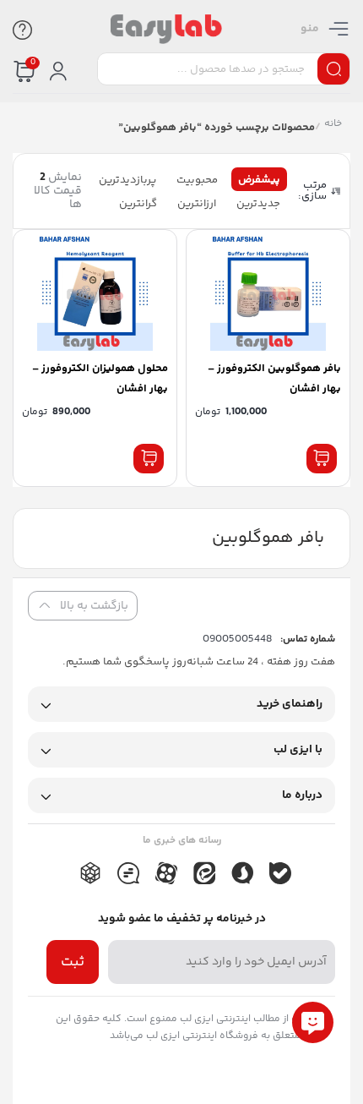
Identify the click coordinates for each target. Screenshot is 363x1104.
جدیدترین (258, 203)
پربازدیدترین (127, 180)
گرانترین (138, 203)
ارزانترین (196, 203)
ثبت (72, 962)
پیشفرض (259, 180)
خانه (333, 125)
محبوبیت (197, 180)
